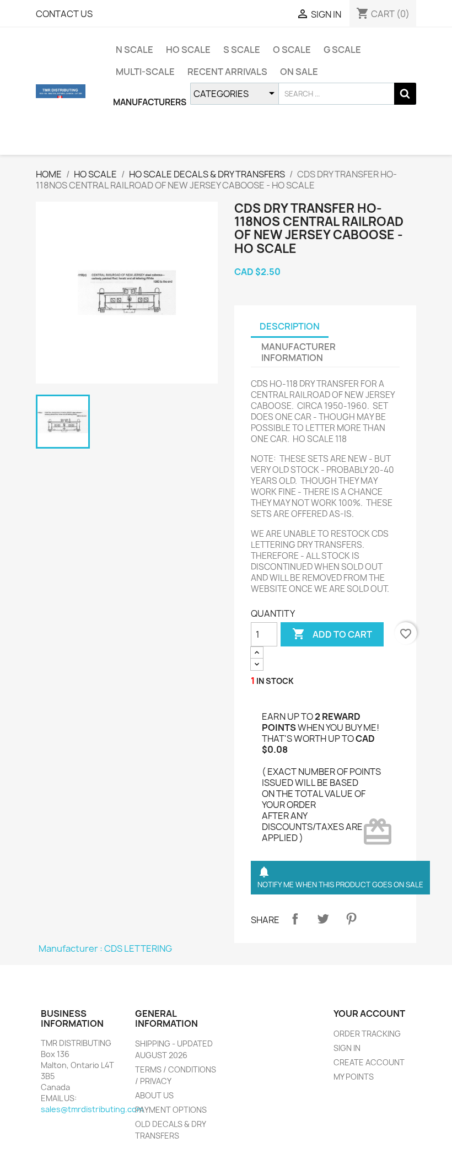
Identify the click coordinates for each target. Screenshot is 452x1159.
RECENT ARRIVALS (227, 72)
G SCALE (342, 50)
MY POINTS (353, 1076)
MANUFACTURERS (149, 102)
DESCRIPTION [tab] (290, 326)
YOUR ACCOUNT (369, 1013)
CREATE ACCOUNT (369, 1062)
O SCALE (292, 50)
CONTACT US (64, 14)
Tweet (323, 919)
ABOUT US (154, 1095)
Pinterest (351, 919)
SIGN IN (346, 1048)
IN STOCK (275, 681)
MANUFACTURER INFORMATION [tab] (298, 352)
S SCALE (241, 50)
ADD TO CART (332, 633)
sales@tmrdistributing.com (92, 1109)
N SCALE (134, 50)
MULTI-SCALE (145, 72)
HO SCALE (188, 50)
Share (295, 919)
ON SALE (299, 72)
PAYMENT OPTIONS (171, 1109)
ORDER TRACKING (367, 1033)
